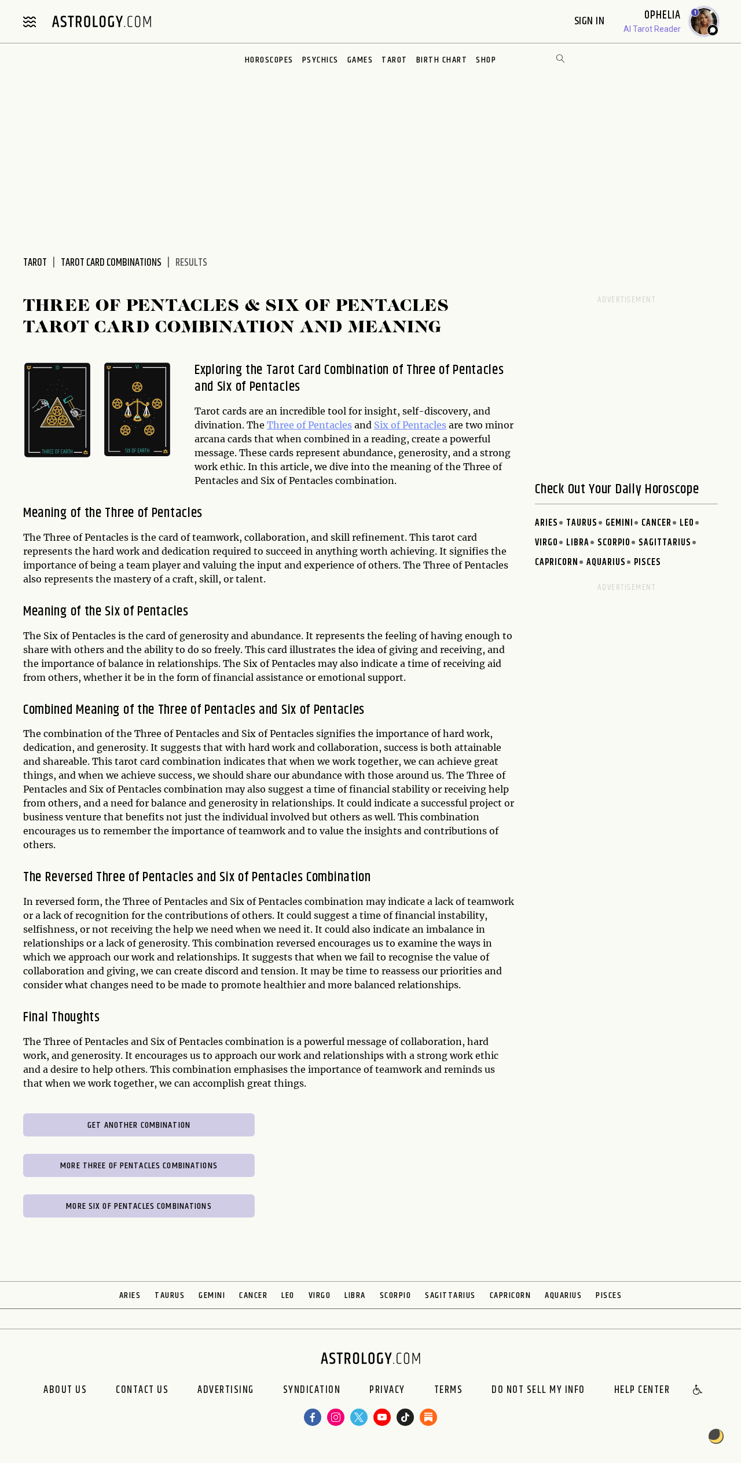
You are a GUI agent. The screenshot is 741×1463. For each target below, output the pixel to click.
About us (65, 1390)
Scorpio (613, 543)
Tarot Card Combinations (111, 263)
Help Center (642, 1390)
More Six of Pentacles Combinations (138, 1206)
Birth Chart (442, 60)
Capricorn (556, 562)
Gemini (619, 523)
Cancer (656, 523)
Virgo (546, 543)
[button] (698, 1390)
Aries (546, 523)
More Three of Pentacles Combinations (139, 1165)
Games (360, 60)
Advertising (225, 1390)
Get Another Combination (138, 1125)
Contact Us (142, 1390)
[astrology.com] (101, 21)
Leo (687, 523)
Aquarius (606, 562)
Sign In (590, 21)
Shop (486, 60)
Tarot (394, 60)
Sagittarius (665, 543)
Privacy (387, 1390)
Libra (577, 543)
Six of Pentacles (410, 425)
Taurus (581, 523)
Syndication (312, 1390)
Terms (448, 1390)
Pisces (647, 562)
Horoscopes (269, 60)
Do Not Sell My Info (538, 1390)
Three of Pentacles (309, 425)
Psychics (320, 60)
